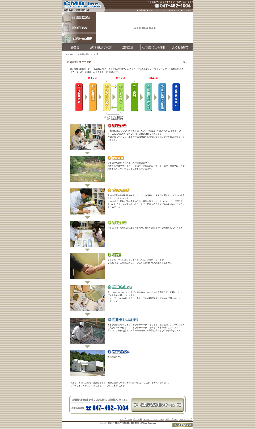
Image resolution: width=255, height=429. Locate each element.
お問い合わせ (174, 10)
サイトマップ (187, 10)
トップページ (71, 54)
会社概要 (142, 10)
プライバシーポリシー (157, 10)
